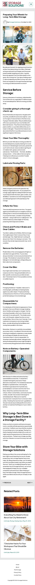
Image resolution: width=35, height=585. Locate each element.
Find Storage (17, 569)
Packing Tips (18, 521)
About (17, 567)
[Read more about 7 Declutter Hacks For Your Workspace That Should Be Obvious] (17, 533)
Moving (12, 521)
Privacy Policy (17, 572)
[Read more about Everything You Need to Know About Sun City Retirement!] (17, 504)
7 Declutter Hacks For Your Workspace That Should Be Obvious (15, 546)
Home (17, 564)
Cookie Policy (17, 575)
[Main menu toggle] (31, 4)
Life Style (6, 521)
